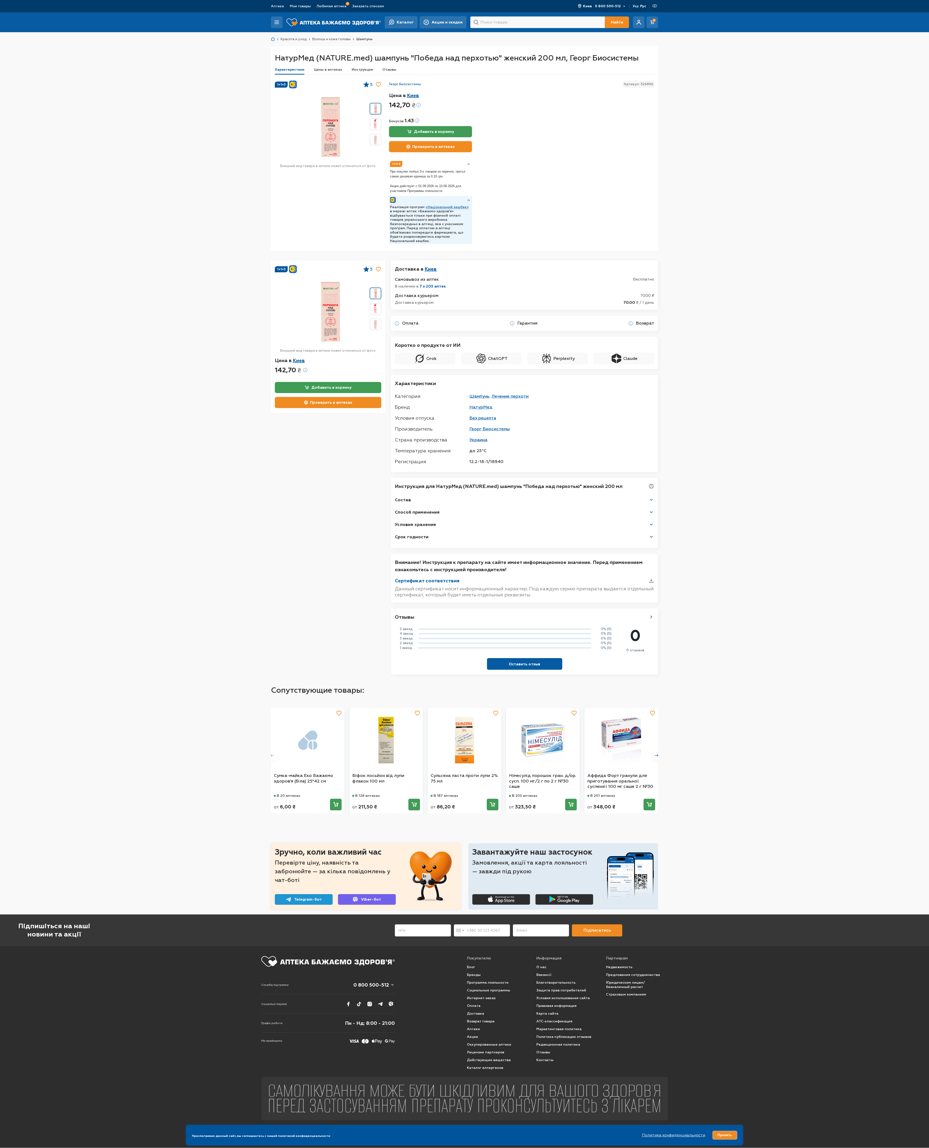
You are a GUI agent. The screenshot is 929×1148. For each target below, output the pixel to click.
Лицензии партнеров (485, 1052)
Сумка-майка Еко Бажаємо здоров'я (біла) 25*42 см (303, 778)
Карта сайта (547, 1013)
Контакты (545, 1060)
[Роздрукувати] (651, 486)
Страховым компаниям (626, 994)
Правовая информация (556, 1006)
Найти (617, 22)
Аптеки (277, 6)
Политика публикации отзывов (563, 1037)
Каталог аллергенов (485, 1068)
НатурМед (481, 407)
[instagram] (370, 1004)
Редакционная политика (558, 1044)
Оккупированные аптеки (489, 1044)
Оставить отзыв (524, 664)
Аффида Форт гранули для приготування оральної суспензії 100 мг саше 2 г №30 (620, 781)
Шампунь (479, 396)
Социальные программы (488, 990)
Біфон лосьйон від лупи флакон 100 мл (378, 778)
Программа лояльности (488, 983)
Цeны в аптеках (328, 70)
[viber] (391, 1004)
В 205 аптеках (524, 796)
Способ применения (417, 512)
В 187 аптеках (446, 796)
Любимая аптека (331, 6)
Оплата (473, 1006)
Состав (403, 499)
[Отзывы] (651, 617)
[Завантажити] (651, 581)
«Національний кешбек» (447, 207)
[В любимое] (378, 84)
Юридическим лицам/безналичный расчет (625, 985)
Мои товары (300, 6)
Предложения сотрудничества (633, 975)
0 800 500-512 (608, 6)
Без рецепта (482, 418)
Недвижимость (619, 967)
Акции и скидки (447, 22)
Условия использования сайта (563, 998)
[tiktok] (359, 1004)
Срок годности (411, 537)
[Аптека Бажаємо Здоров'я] (273, 39)
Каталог (405, 22)
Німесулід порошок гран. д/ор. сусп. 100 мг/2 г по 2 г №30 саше (542, 781)
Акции (472, 1037)
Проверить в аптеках (433, 146)
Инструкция (362, 70)
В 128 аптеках (367, 796)
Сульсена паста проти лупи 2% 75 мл (464, 778)
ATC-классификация (554, 1021)
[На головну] (328, 961)
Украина (478, 439)
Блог (471, 967)
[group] (329, 127)
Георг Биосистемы (405, 84)
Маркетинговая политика (559, 1029)
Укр (636, 6)
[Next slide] (656, 755)
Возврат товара (480, 1021)
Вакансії (543, 975)
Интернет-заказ (481, 998)
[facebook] (348, 1004)
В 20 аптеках (288, 796)
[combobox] (459, 930)
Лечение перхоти (510, 396)
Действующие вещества (489, 1060)
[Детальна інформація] (397, 323)
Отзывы (389, 70)
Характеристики (289, 70)
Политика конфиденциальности (673, 1135)
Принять (725, 1135)
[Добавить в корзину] (336, 804)
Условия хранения (415, 524)
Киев (587, 6)
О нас (541, 967)
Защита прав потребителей (561, 990)
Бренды (474, 975)
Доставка (475, 1013)
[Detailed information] (418, 105)
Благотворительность (556, 983)
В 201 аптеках (602, 796)
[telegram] (380, 1004)
